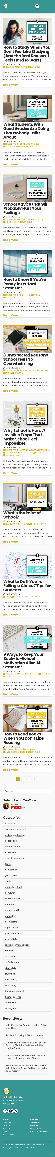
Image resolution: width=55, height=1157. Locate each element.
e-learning (10, 852)
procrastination (13, 933)
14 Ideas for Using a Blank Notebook (24, 1035)
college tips (10, 144)
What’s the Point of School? (22, 515)
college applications (15, 835)
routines (21, 146)
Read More (10, 85)
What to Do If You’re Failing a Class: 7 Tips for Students (27, 586)
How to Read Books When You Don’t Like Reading (23, 738)
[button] (37, 6)
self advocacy (12, 222)
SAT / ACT (10, 956)
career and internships (16, 829)
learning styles (12, 898)
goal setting (24, 295)
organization (11, 453)
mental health (12, 910)
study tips (32, 146)
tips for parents (13, 996)
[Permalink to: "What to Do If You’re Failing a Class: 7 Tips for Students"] (27, 565)
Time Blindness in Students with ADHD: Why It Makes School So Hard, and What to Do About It (26, 1068)
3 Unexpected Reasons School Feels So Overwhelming (25, 359)
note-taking (11, 921)
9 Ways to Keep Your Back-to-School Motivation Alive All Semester (23, 660)
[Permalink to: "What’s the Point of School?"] (27, 497)
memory (9, 904)
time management (12, 455)
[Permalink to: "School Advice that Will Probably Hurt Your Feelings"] (27, 188)
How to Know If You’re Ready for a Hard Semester (24, 284)
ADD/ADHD (9, 67)
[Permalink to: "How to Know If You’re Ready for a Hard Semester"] (27, 263)
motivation (21, 67)
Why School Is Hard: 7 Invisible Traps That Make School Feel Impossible (24, 437)
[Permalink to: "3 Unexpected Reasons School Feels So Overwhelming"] (27, 339)
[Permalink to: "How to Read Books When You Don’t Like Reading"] (27, 718)
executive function (27, 370)
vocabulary (10, 1002)
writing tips (10, 1008)
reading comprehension (16, 752)
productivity (11, 939)
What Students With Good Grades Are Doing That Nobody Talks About (26, 130)
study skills (34, 67)
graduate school (13, 887)
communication (13, 846)
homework (32, 450)
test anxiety (11, 979)
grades (35, 144)
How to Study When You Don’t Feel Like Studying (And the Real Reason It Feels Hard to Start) (27, 53)
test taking (10, 985)
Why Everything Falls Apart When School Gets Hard (26, 1026)
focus (21, 674)
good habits (24, 144)
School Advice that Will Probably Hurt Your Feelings (25, 208)
